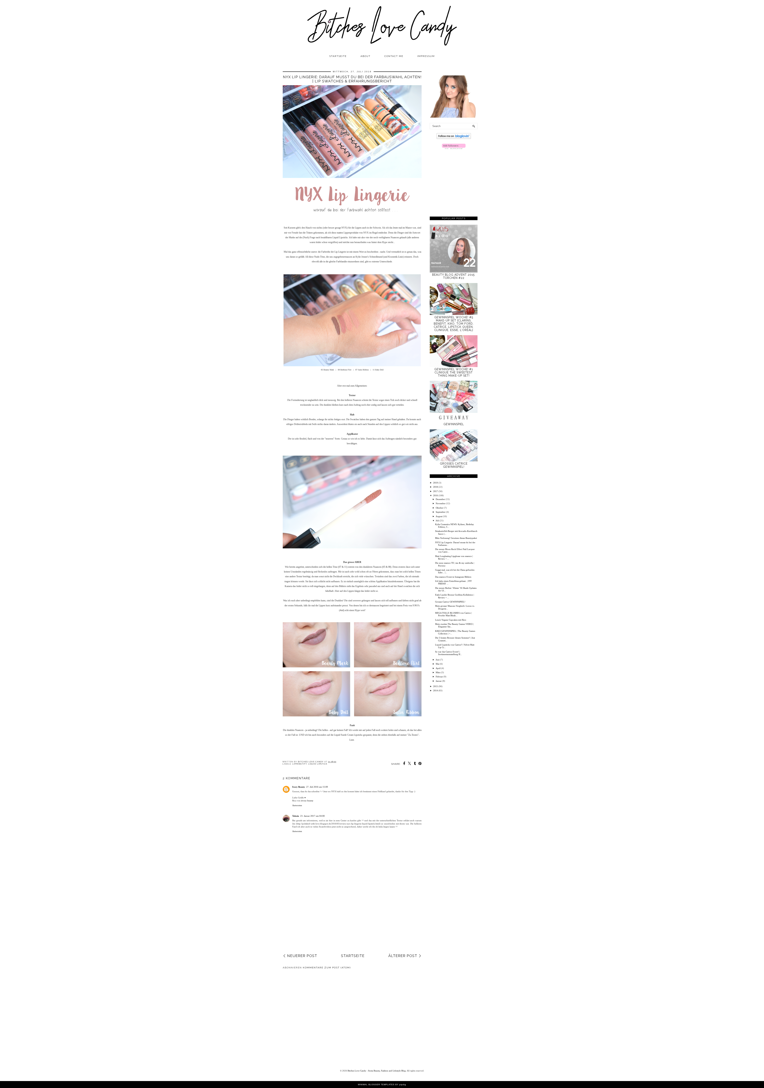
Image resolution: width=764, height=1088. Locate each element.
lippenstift (299, 764)
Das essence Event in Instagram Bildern (453, 577)
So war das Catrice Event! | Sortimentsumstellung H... (448, 652)
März (438, 672)
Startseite (338, 56)
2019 (435, 482)
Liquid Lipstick (317, 764)
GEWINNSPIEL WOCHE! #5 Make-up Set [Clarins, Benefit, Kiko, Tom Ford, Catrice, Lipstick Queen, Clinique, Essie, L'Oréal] (454, 324)
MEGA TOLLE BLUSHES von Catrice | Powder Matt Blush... (453, 614)
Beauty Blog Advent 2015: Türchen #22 (453, 276)
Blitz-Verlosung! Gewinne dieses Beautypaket (456, 538)
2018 (435, 487)
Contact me (393, 56)
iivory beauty (307, 800)
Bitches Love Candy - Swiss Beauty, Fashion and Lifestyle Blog (377, 1070)
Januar (439, 681)
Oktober (439, 508)
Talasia (295, 816)
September (440, 512)
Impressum (426, 56)
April (438, 668)
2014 (435, 690)
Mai (437, 664)
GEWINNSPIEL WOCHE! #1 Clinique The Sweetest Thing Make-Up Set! (453, 372)
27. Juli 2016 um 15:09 (317, 787)
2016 (435, 495)
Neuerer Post (302, 956)
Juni (437, 659)
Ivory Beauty (298, 787)
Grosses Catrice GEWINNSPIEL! (454, 465)
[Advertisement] (352, 921)
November (440, 503)
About (365, 56)
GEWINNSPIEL (453, 424)
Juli (437, 520)
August (439, 516)
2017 (435, 491)
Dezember (440, 499)
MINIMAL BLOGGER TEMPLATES (376, 1084)
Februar (439, 676)
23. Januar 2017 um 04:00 (312, 816)
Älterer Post (402, 956)
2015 (435, 686)
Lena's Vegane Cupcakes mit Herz (450, 620)
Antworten (297, 805)
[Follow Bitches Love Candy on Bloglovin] (454, 138)
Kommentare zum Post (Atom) (327, 967)
